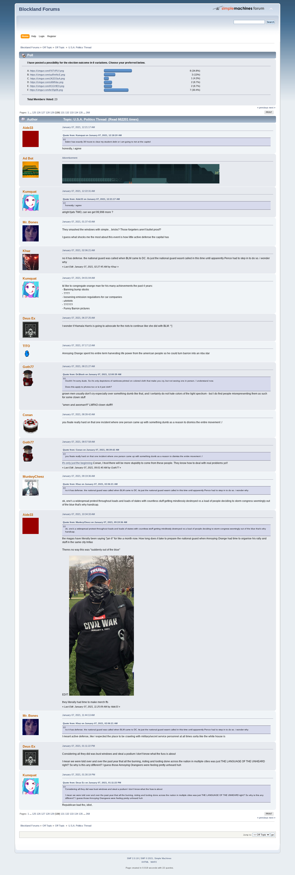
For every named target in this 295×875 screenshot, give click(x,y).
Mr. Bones (30, 222)
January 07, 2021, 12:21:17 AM (78, 127)
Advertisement (69, 158)
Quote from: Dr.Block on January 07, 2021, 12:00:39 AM (92, 374)
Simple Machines (162, 858)
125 (34, 112)
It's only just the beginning (77, 463)
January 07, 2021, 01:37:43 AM (78, 221)
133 (72, 112)
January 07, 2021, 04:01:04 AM (78, 278)
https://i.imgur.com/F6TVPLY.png (47, 70)
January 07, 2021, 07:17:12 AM (78, 345)
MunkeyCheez (33, 476)
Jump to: (247, 835)
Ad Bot (28, 158)
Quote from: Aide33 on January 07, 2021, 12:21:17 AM (91, 199)
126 (39, 112)
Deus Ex (29, 318)
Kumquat (29, 191)
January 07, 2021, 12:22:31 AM (78, 191)
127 (43, 112)
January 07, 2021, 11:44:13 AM (78, 715)
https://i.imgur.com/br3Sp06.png (46, 90)
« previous (262, 107)
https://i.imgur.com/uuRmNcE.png (47, 74)
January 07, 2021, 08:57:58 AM (78, 441)
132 (67, 112)
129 (52, 112)
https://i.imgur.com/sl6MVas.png (46, 82)
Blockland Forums (39, 9)
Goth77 (28, 367)
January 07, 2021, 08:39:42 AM (78, 414)
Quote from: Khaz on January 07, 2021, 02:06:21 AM (90, 484)
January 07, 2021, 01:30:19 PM (78, 774)
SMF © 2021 (147, 858)
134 (76, 112)
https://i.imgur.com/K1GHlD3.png (47, 86)
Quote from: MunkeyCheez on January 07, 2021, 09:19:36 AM (95, 522)
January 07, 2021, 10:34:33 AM (78, 514)
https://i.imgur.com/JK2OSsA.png (47, 78)
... (31, 112)
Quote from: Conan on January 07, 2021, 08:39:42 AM (91, 450)
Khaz (26, 251)
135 (81, 112)
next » (272, 107)
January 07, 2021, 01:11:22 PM (78, 746)
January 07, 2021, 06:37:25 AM (78, 317)
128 (48, 112)
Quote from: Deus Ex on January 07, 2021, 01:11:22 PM (92, 782)
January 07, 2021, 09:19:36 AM (78, 476)
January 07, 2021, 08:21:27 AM (78, 366)
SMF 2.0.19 (133, 858)
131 (63, 112)
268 (88, 112)
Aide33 (28, 128)
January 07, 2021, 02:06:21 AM (78, 250)
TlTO (26, 346)
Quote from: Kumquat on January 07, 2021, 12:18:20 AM (92, 135)
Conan (28, 415)
